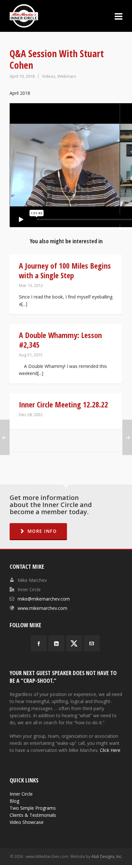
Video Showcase (27, 822)
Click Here (110, 750)
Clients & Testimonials (33, 815)
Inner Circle (21, 794)
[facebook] (39, 643)
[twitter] (74, 643)
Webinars (66, 76)
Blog (14, 801)
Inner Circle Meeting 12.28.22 (63, 404)
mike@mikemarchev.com (44, 599)
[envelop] (92, 643)
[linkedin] (56, 643)
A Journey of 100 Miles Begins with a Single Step (65, 270)
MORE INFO (42, 531)
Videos (48, 76)
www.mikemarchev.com (42, 608)
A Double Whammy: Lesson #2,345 (60, 340)
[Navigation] (118, 16)
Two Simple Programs (33, 808)
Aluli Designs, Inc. (106, 856)
